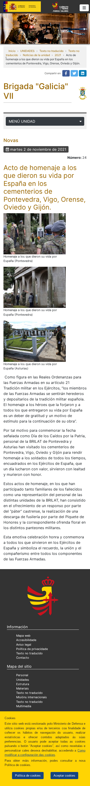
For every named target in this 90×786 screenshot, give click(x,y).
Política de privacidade (32, 649)
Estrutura (22, 684)
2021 (58, 55)
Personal (22, 675)
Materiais (22, 688)
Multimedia (23, 706)
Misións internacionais (31, 697)
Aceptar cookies (64, 775)
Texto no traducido (51, 51)
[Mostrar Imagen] (34, 233)
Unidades (22, 679)
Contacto (22, 657)
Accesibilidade (26, 640)
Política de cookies (28, 775)
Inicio (12, 51)
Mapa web (23, 635)
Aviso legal (23, 644)
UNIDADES (27, 51)
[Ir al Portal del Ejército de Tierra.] (45, 28)
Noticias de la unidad (36, 55)
